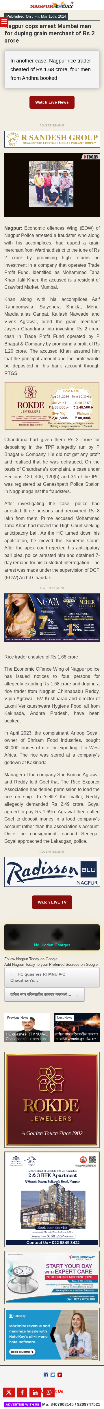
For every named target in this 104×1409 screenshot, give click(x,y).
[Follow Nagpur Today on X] (53, 1375)
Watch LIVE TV (52, 902)
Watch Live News (52, 102)
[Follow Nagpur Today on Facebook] (46, 1375)
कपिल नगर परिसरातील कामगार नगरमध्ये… (44, 994)
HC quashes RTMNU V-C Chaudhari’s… (37, 977)
